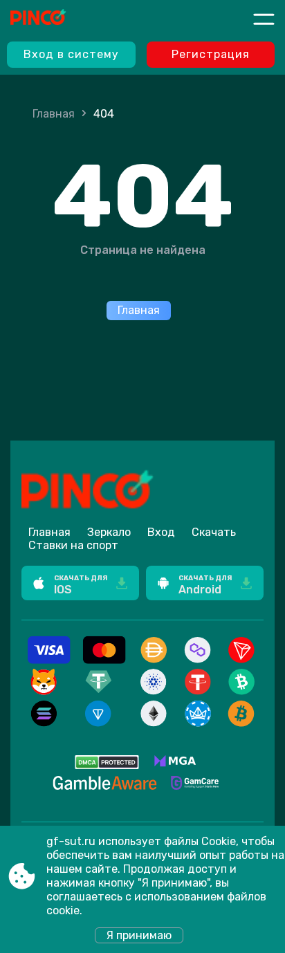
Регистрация (211, 54)
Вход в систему (71, 54)
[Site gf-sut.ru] (61, 18)
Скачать (214, 532)
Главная (54, 113)
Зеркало (109, 532)
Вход (161, 532)
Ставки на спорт (73, 545)
